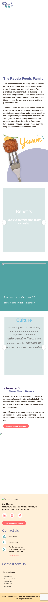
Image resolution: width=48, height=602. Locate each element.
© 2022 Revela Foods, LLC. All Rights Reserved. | (21, 596)
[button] (44, 8)
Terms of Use (27, 599)
